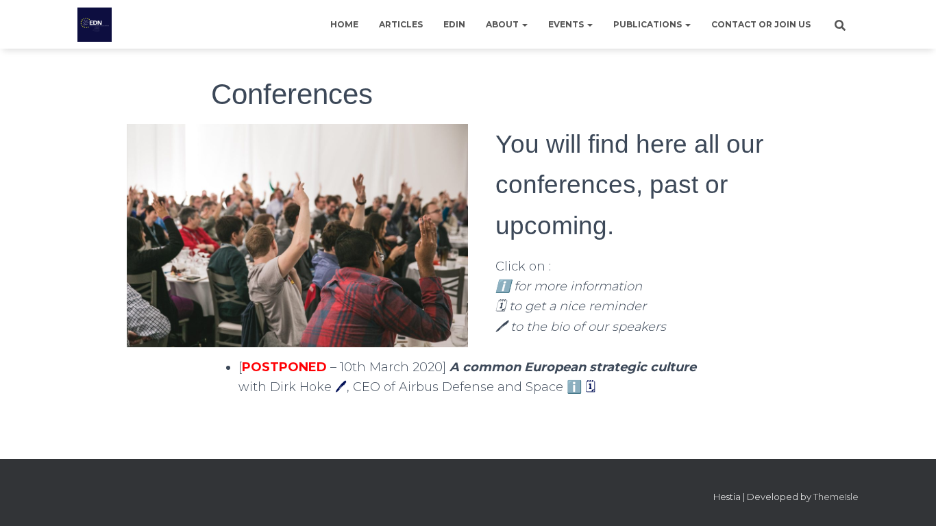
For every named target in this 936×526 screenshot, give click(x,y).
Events (567, 24)
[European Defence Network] (94, 25)
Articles (401, 24)
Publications (648, 24)
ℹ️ (574, 386)
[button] (524, 24)
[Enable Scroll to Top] (908, 498)
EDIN (454, 24)
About (503, 24)
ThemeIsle (836, 496)
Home (344, 24)
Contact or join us (761, 24)
